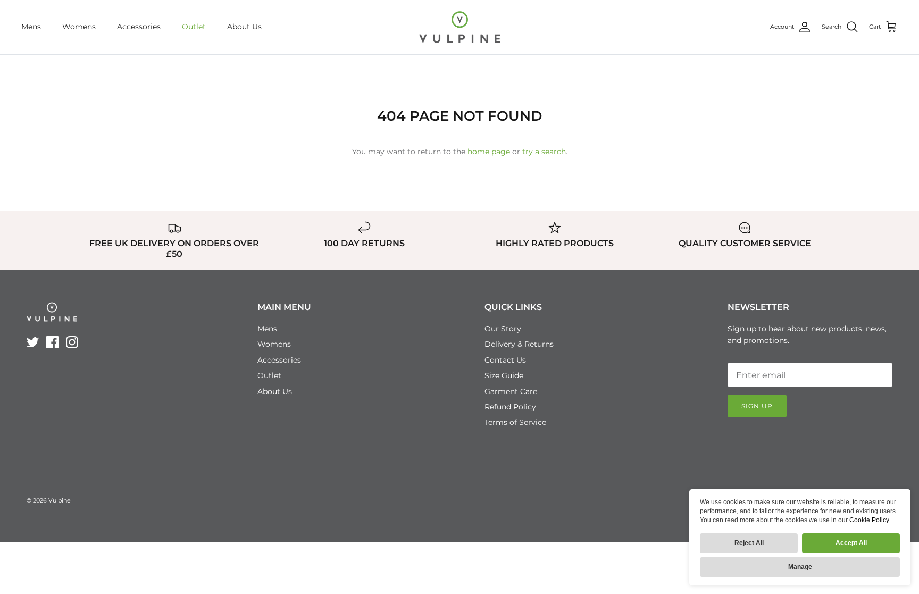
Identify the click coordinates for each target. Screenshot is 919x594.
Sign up (757, 406)
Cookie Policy (869, 520)
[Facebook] (52, 342)
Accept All (851, 543)
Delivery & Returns (519, 344)
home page (488, 151)
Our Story (502, 328)
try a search (544, 151)
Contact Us (505, 360)
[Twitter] (33, 342)
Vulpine (59, 500)
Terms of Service (515, 422)
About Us (244, 26)
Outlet (194, 26)
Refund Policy (510, 407)
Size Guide (503, 375)
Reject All (749, 543)
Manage (800, 567)
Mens (31, 26)
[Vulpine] (460, 27)
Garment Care (510, 391)
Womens (79, 26)
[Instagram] (72, 342)
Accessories (139, 26)
